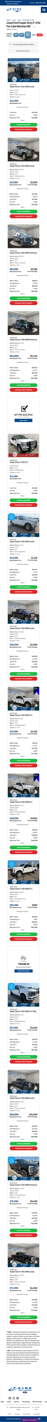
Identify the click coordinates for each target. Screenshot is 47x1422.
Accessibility (36, 1414)
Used (9, 1402)
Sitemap (17, 1414)
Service (16, 1402)
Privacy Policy (26, 1414)
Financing (26, 1402)
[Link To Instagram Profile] (17, 1398)
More (22, 120)
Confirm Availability (23, 125)
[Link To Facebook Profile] (10, 1398)
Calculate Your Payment (23, 129)
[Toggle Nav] (44, 10)
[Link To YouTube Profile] (14, 1398)
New (2, 1402)
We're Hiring (37, 1402)
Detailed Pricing (22, 107)
